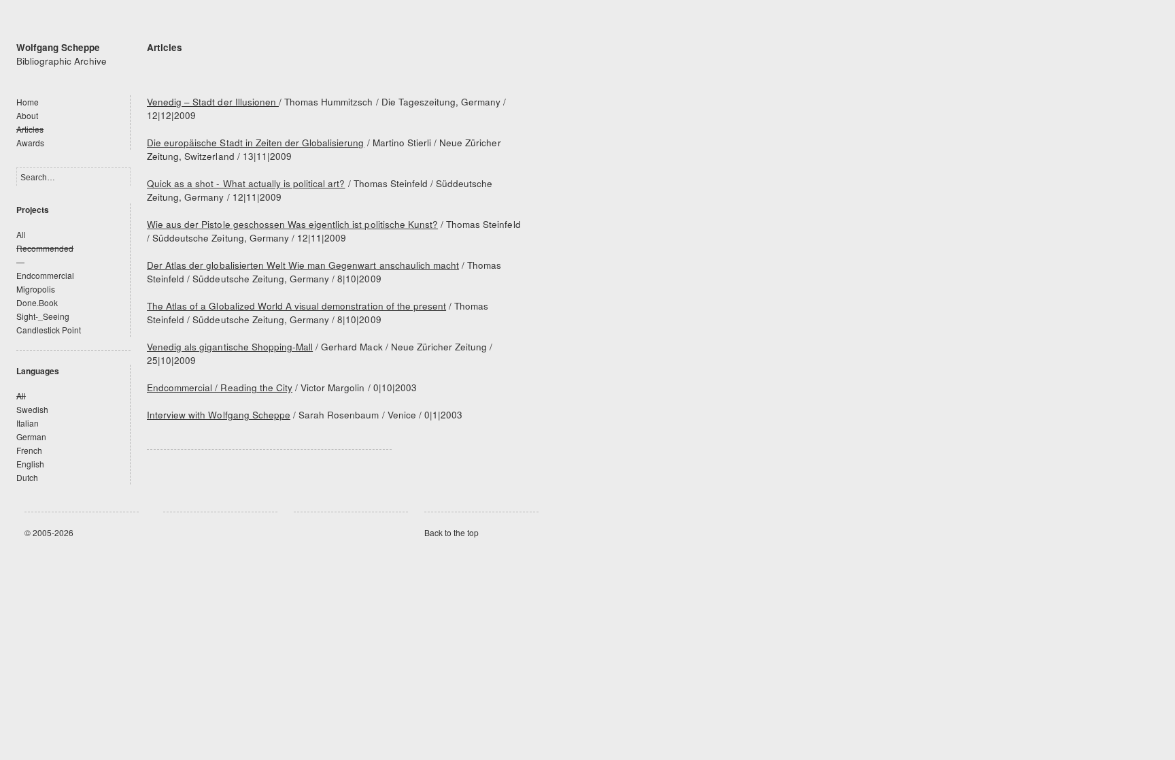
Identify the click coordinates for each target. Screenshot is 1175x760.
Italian (27, 423)
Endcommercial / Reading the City (219, 387)
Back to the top (451, 532)
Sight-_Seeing (42, 316)
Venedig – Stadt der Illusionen (213, 101)
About (27, 115)
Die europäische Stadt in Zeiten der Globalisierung (255, 142)
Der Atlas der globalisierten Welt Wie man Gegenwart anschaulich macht (303, 265)
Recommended (44, 248)
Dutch (27, 477)
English (30, 463)
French (29, 450)
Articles (30, 129)
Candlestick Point (49, 329)
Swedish (32, 409)
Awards (30, 142)
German (31, 436)
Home (27, 102)
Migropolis (35, 289)
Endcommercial (45, 275)
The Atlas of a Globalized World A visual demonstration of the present (296, 305)
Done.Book (37, 302)
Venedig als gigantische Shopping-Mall (230, 346)
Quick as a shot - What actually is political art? (246, 183)
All (21, 234)
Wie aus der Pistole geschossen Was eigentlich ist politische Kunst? (292, 224)
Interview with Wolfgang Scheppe (218, 414)
